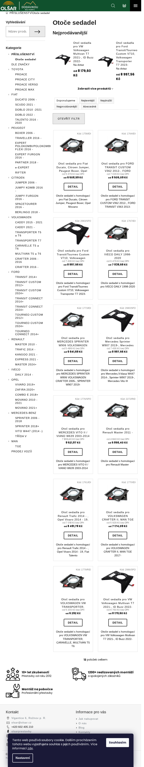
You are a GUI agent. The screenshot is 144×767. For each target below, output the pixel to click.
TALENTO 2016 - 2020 (26, 121)
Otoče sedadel (25, 59)
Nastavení (23, 757)
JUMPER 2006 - (26, 182)
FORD (15, 271)
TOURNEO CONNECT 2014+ (27, 333)
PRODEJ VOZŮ (21, 451)
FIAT (14, 94)
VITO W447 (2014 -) (29, 431)
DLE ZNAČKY (20, 64)
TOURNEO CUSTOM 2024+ (29, 324)
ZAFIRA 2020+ (25, 389)
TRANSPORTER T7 (28, 240)
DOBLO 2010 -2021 (28, 109)
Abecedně (89, 106)
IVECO (15, 369)
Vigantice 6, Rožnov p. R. (28, 717)
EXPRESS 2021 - (26, 359)
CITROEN (18, 177)
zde (30, 748)
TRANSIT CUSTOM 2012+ (28, 284)
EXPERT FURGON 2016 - (27, 156)
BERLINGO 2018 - (27, 212)
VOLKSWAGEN (21, 217)
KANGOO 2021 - (26, 354)
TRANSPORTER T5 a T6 (28, 234)
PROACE (21, 74)
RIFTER (20, 172)
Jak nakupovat (88, 718)
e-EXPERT (22, 167)
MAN (14, 441)
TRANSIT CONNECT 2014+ (29, 300)
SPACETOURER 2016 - (26, 205)
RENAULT (18, 339)
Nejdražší (106, 100)
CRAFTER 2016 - (27, 266)
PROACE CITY (25, 79)
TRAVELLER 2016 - (28, 138)
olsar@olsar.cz (21, 722)
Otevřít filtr (69, 118)
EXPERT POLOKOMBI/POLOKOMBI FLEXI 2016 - (30, 146)
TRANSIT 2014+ (26, 276)
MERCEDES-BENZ (23, 412)
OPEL (15, 379)
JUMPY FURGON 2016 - (26, 197)
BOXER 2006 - (25, 132)
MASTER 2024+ (26, 364)
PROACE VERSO (26, 84)
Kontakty (84, 732)
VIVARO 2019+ (25, 384)
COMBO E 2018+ (26, 394)
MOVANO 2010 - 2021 (26, 401)
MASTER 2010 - (26, 344)
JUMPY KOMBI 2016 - (29, 189)
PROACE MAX (24, 89)
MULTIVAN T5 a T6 (28, 253)
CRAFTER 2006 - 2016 (27, 260)
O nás (83, 723)
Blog (82, 727)
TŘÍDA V (21, 436)
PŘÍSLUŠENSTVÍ (22, 54)
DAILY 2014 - (24, 374)
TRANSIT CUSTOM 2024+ (28, 292)
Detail (73, 186)
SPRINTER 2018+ (27, 426)
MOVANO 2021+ (26, 407)
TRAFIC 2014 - (25, 349)
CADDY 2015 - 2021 (29, 222)
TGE (18, 446)
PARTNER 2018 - (26, 162)
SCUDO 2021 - (25, 104)
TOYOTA (17, 69)
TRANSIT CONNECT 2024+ (29, 308)
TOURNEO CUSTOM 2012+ (29, 316)
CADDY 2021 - (25, 227)
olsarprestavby (21, 731)
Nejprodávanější (67, 106)
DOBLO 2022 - (25, 114)
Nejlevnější (87, 100)
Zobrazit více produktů (94, 89)
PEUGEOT (18, 127)
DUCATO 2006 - (26, 99)
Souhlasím (117, 742)
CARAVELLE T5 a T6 (27, 247)
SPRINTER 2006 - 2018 (27, 419)
